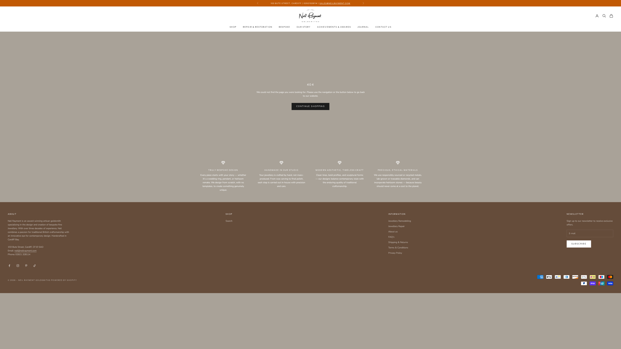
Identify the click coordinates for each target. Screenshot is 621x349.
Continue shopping (310, 106)
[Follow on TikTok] (34, 265)
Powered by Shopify (64, 280)
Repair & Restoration (257, 27)
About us (393, 231)
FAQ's (391, 236)
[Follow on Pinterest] (26, 265)
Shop (233, 27)
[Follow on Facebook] (9, 265)
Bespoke (284, 27)
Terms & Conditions (398, 247)
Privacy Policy (395, 252)
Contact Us (383, 27)
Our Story (303, 27)
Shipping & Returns (398, 242)
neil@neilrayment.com (25, 250)
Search (229, 220)
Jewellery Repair (396, 226)
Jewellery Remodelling (399, 220)
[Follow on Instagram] (17, 265)
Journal (363, 27)
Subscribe (578, 243)
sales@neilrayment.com (335, 3)
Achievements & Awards (334, 27)
